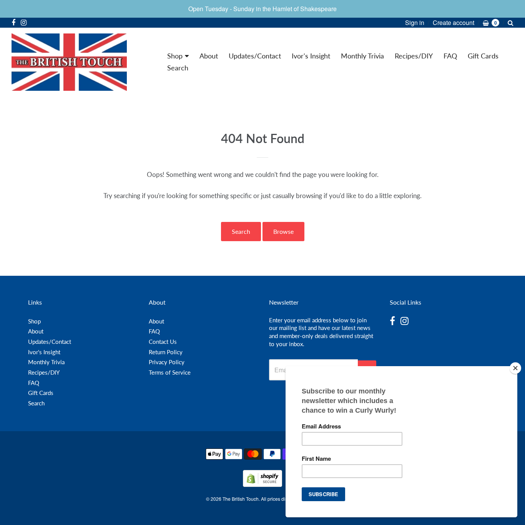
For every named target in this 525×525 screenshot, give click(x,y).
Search (177, 67)
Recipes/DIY (414, 56)
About (208, 56)
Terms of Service (170, 372)
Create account (453, 22)
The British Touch (241, 498)
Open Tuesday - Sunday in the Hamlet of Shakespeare (262, 8)
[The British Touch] (69, 62)
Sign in (414, 22)
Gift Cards (483, 56)
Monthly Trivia (362, 56)
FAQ (450, 56)
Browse (283, 231)
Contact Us (163, 341)
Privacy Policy (166, 361)
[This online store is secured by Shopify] (262, 484)
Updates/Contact (255, 56)
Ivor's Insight (311, 56)
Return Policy (166, 351)
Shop (175, 56)
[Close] (515, 368)
